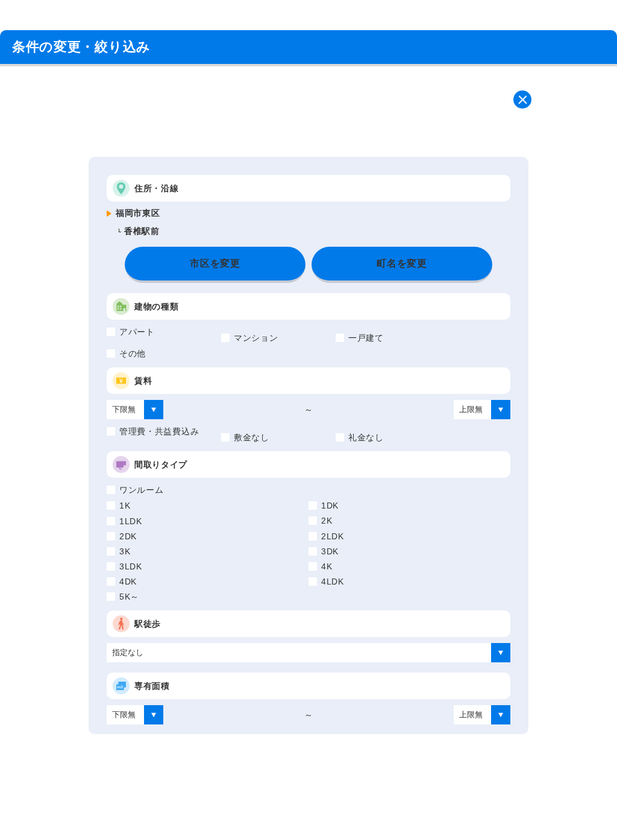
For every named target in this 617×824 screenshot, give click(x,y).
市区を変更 (215, 263)
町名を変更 (402, 263)
